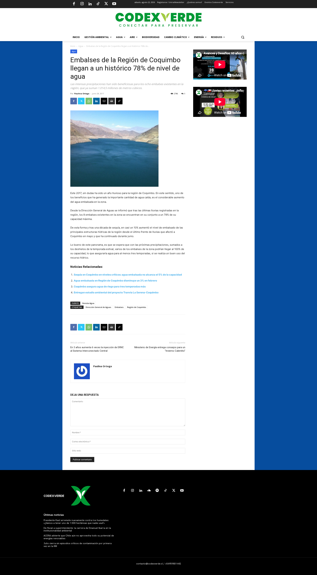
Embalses (119, 307)
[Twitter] (106, 4)
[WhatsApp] (89, 101)
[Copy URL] (119, 101)
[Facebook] (74, 4)
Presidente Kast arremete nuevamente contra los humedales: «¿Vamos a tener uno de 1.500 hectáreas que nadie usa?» (76, 521)
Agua (80, 46)
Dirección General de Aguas (98, 307)
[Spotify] (157, 490)
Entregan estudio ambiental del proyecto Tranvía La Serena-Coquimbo (116, 292)
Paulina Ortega (81, 93)
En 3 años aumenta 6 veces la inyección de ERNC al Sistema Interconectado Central (97, 349)
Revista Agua (88, 303)
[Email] (104, 101)
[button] (243, 37)
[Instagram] (82, 4)
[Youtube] (114, 4)
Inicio (72, 46)
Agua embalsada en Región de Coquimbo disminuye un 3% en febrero (115, 280)
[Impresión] (111, 101)
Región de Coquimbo (136, 307)
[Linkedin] (90, 4)
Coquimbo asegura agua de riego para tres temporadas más (110, 286)
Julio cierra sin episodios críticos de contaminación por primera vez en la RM (78, 545)
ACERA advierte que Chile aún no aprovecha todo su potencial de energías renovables (79, 537)
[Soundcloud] (149, 490)
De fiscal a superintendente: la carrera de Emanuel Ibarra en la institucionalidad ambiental (77, 529)
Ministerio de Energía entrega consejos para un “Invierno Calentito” (159, 349)
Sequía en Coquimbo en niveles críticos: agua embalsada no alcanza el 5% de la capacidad (128, 274)
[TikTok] (98, 4)
